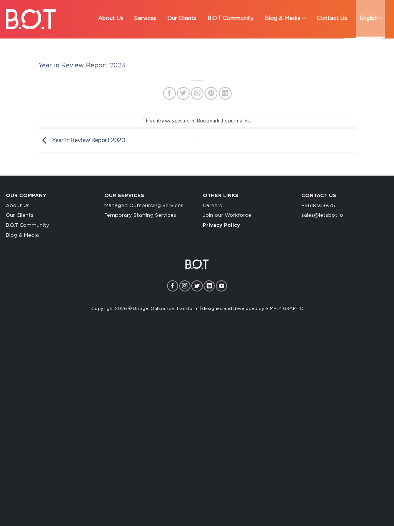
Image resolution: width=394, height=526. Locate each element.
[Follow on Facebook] (172, 285)
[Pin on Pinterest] (211, 93)
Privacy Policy (221, 225)
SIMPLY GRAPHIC (284, 309)
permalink (239, 120)
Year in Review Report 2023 (81, 65)
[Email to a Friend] (197, 93)
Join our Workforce (227, 215)
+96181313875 (318, 205)
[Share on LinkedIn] (225, 93)
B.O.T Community (27, 225)
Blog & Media (22, 235)
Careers (212, 205)
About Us (18, 205)
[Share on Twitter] (183, 93)
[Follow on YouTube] (221, 285)
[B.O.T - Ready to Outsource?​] (31, 19)
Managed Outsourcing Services (144, 205)
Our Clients (19, 215)
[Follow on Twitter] (196, 285)
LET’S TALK (363, 46)
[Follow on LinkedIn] (209, 285)
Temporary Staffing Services (140, 215)
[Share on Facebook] (169, 93)
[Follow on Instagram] (184, 285)
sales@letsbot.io (322, 215)
